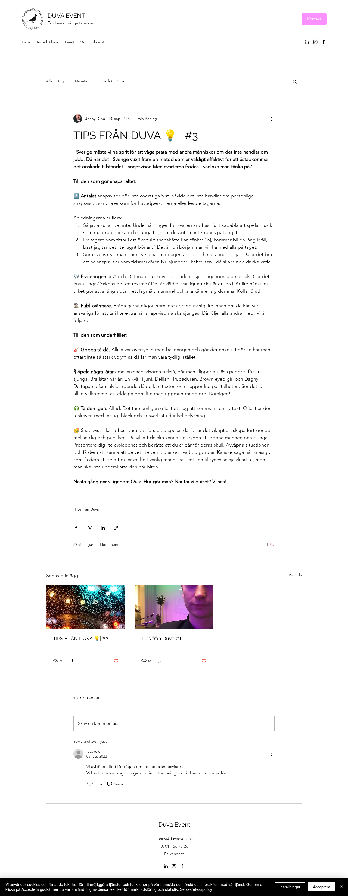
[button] (294, 81)
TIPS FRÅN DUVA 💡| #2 (80, 638)
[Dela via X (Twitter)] (89, 527)
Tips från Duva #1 (161, 638)
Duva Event (174, 824)
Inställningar (289, 886)
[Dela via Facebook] (76, 527)
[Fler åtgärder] (271, 118)
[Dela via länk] (116, 527)
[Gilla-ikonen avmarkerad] (90, 784)
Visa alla (295, 574)
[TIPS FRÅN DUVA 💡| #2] (85, 607)
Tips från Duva (112, 81)
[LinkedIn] (307, 42)
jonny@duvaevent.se (174, 838)
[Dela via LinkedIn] (102, 527)
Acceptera (321, 886)
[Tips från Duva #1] (174, 607)
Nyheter (82, 81)
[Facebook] (323, 42)
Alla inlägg (55, 81)
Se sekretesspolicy (196, 889)
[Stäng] (341, 887)
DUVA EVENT (66, 15)
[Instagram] (315, 42)
